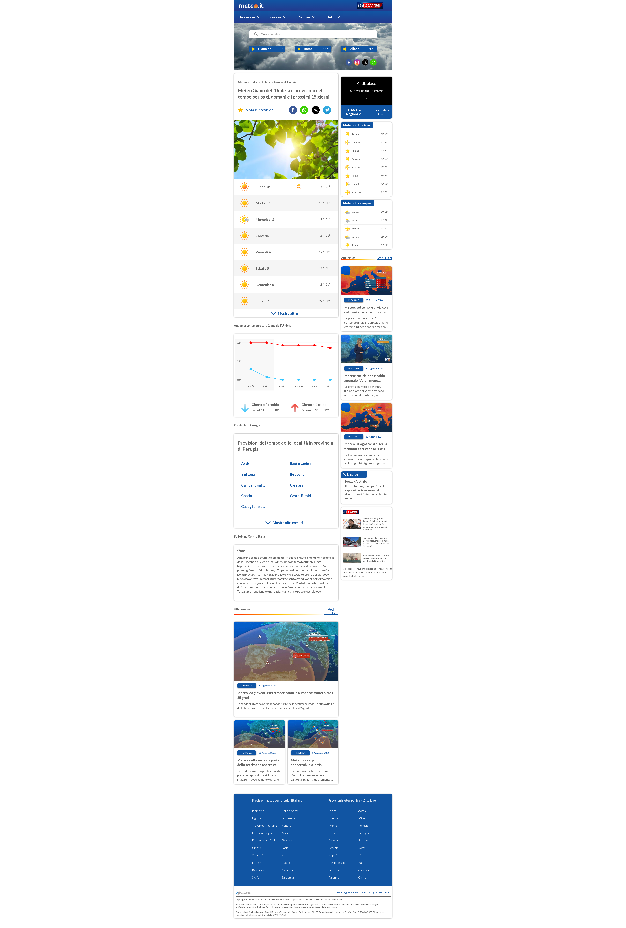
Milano (362, 818)
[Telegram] (327, 110)
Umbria (256, 847)
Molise (256, 862)
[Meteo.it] (251, 6)
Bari (361, 862)
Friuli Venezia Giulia (264, 840)
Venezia (363, 825)
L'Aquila (363, 855)
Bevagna (297, 474)
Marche (287, 833)
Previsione (353, 300)
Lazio (285, 847)
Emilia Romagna (262, 833)
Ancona (333, 840)
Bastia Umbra (300, 463)
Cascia (246, 496)
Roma (361, 847)
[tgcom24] (370, 5)
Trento (332, 825)
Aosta (362, 811)
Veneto (286, 825)
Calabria (287, 870)
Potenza (333, 870)
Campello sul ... (253, 485)
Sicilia (256, 877)
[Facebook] (349, 62)
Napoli (332, 855)
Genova (333, 818)
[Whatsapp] (304, 110)
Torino (332, 811)
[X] (365, 62)
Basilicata (258, 870)
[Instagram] (357, 62)
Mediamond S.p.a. (261, 912)
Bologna (363, 833)
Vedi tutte (331, 611)
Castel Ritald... (301, 496)
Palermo (333, 877)
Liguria (256, 818)
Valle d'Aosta (290, 811)
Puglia (286, 862)
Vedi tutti (385, 258)
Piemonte (258, 811)
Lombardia (288, 818)
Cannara (297, 485)
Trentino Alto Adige (264, 825)
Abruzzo (287, 855)
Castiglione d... (253, 506)
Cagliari (363, 877)
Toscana (287, 840)
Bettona (248, 474)
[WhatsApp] (373, 62)
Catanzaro (365, 870)
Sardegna (288, 877)
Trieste (333, 833)
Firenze (363, 840)
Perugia (333, 847)
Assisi (245, 463)
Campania (258, 855)
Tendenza (247, 685)
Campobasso (336, 862)
